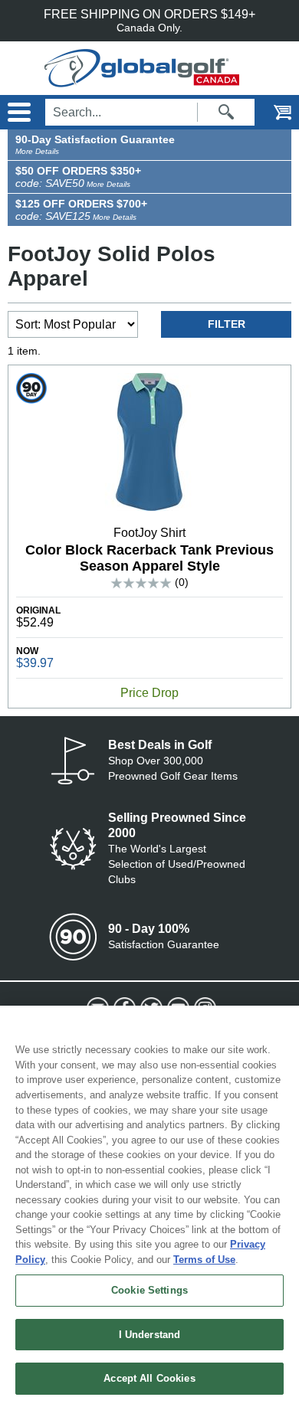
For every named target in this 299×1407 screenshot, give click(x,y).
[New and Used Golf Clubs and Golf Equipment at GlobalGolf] (149, 80)
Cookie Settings (149, 1290)
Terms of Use (204, 1259)
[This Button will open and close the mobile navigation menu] (17, 112)
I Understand (150, 1334)
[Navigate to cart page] (272, 112)
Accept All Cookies (149, 1378)
